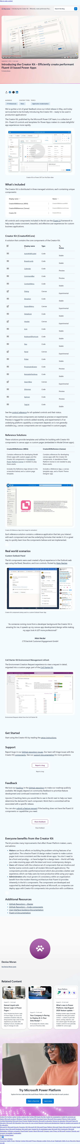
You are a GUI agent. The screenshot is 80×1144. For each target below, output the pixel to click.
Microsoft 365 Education (13, 1123)
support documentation (44, 755)
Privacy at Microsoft (59, 1131)
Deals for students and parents (69, 1123)
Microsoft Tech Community (60, 1129)
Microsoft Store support (54, 1119)
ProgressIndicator (30, 367)
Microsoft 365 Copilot (69, 1127)
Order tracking (71, 1119)
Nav (25, 344)
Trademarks (58, 1141)
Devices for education (59, 1121)
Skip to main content (6, 1)
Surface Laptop (11, 1117)
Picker (26, 359)
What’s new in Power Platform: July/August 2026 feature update (65, 1007)
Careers (30, 1131)
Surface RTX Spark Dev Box (38, 1117)
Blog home (7, 9)
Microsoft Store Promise (20, 1121)
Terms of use (50, 1141)
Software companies (14, 1131)
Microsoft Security (13, 1127)
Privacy (34, 1141)
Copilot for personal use (68, 1117)
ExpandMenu (29, 306)
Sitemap (18, 1141)
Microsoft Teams (58, 1127)
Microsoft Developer (15, 1129)
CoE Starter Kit (46, 667)
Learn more (48, 1102)
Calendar (27, 269)
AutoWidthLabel (30, 254)
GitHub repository (36, 788)
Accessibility (9, 1133)
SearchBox (28, 382)
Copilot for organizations (53, 1117)
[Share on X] (13, 92)
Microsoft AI (3, 1127)
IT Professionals (11, 104)
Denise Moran (6, 71)
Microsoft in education (45, 1121)
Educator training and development (49, 1123)
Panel (26, 352)
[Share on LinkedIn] (17, 92)
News (22, 104)
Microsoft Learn (26, 1129)
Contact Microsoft (26, 1141)
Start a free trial (33, 1101)
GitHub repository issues (32, 752)
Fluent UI (57, 220)
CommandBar (29, 276)
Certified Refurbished (6, 1121)
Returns (64, 1119)
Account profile (31, 1119)
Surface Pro (3, 1117)
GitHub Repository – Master (21, 904)
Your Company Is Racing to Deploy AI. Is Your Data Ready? (39, 1018)
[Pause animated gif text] (8, 485)
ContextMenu (29, 284)
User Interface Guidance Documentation (26, 910)
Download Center (42, 1119)
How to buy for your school (30, 1123)
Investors (68, 1131)
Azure (7, 1129)
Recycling (73, 1141)
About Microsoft (38, 1131)
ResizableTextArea (30, 374)
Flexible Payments (33, 1121)
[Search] (75, 8)
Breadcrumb (28, 261)
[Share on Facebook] (10, 92)
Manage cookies (42, 1141)
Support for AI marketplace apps (41, 1129)
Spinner (27, 397)
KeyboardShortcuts (31, 337)
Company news (48, 1131)
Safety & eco (66, 1141)
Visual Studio (24, 1131)
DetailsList (28, 314)
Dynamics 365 (23, 1127)
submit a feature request (26, 808)
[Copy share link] (6, 92)
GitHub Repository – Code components (26, 907)
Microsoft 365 (32, 1127)
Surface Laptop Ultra (23, 1117)
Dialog (26, 291)
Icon (25, 329)
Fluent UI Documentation (20, 913)
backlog (19, 788)
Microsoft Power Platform (44, 1127)
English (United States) (6, 1135)
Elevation (27, 299)
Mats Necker (61, 563)
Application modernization (40, 104)
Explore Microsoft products (8, 1119)
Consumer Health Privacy (7, 1141)
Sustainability (17, 1133)
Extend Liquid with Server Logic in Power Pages (13, 1007)
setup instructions (48, 737)
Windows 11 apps (22, 1119)
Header (27, 322)
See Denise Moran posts (9, 966)
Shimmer (27, 389)
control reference (19, 412)
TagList (26, 404)
